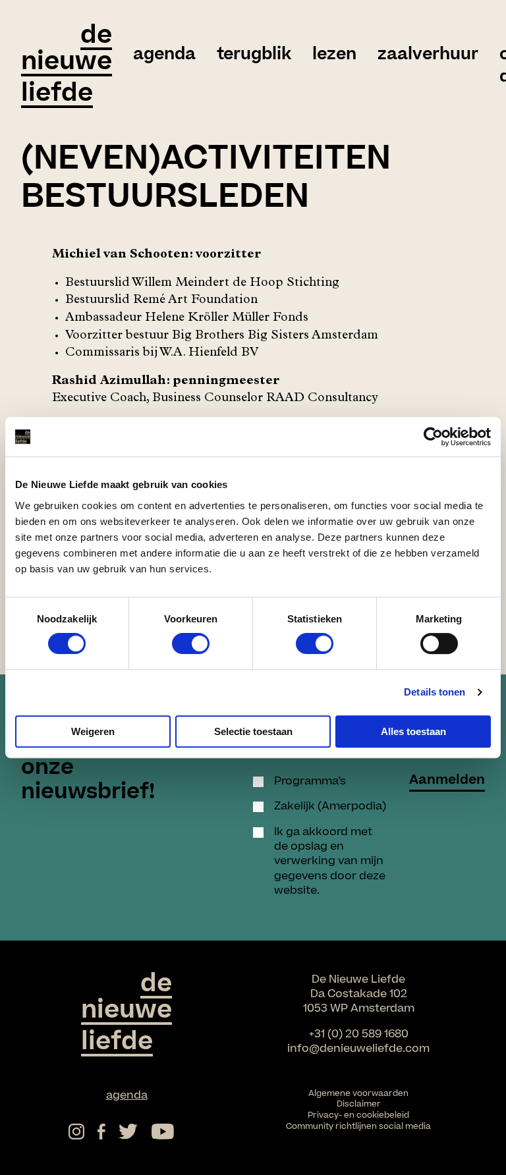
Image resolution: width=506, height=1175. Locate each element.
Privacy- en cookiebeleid (358, 1115)
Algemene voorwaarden (358, 1093)
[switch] (191, 643)
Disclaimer (359, 1104)
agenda (164, 54)
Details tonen (434, 691)
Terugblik (254, 54)
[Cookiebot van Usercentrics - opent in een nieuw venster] (433, 437)
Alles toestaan (413, 731)
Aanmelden (447, 781)
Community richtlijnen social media (358, 1126)
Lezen (334, 54)
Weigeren (93, 731)
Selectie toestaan (253, 731)
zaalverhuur (428, 54)
